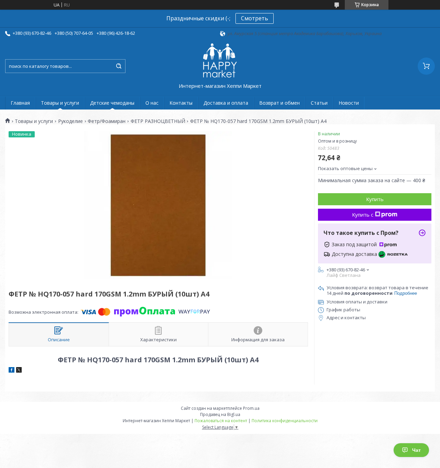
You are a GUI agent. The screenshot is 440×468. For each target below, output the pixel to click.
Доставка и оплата (226, 103)
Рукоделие (70, 121)
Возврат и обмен (279, 103)
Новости (349, 103)
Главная (20, 103)
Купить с (362, 214)
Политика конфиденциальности (285, 421)
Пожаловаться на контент (221, 421)
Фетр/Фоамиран (106, 121)
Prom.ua (251, 408)
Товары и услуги (60, 103)
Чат (416, 450)
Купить (375, 199)
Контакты (180, 103)
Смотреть (254, 18)
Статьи (319, 103)
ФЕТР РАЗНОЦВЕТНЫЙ (158, 121)
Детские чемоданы (112, 103)
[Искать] (118, 66)
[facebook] (11, 371)
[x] (19, 371)
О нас (151, 103)
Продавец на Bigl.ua (220, 414)
